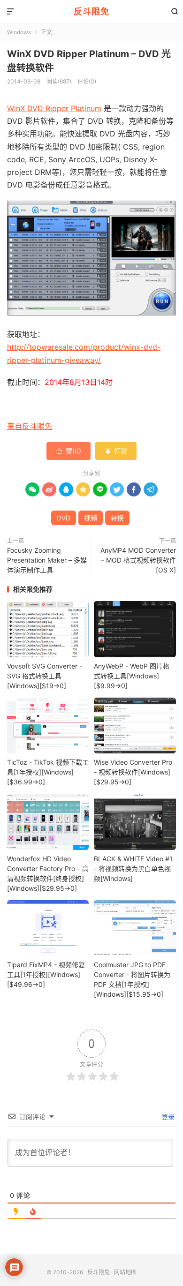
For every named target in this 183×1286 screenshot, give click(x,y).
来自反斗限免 (29, 426)
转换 (117, 518)
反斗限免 (91, 11)
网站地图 (125, 1272)
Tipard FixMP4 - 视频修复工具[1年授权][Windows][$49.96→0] (46, 974)
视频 (90, 518)
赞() (68, 451)
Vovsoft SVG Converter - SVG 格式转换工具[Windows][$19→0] (44, 676)
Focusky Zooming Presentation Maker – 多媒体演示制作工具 (47, 560)
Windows (19, 32)
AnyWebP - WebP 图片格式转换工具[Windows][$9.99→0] (131, 676)
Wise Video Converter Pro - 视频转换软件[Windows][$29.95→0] (133, 772)
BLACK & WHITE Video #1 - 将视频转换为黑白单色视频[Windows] (133, 868)
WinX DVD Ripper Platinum (54, 108)
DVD (63, 518)
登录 (167, 1117)
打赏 (116, 451)
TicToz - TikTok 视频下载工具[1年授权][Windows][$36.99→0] (48, 772)
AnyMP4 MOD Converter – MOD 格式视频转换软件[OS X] (138, 560)
